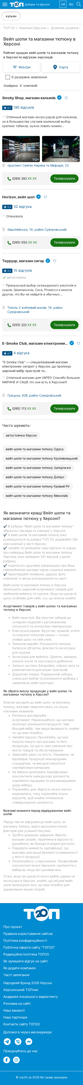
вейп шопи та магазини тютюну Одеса (35, 449)
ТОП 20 (9, 28)
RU (71, 4)
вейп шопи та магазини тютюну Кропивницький (41, 458)
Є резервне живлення (29, 77)
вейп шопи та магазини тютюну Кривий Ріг (38, 486)
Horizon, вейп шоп (18, 197)
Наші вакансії (14, 1010)
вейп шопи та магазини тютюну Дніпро (35, 477)
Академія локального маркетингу (30, 997)
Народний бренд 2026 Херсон (27, 983)
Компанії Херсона (32, 28)
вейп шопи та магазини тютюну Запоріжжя (38, 468)
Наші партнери (15, 1017)
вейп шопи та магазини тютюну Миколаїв (37, 495)
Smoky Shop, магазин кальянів (29, 98)
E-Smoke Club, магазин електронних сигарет (42, 343)
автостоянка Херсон (21, 435)
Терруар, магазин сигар (23, 261)
